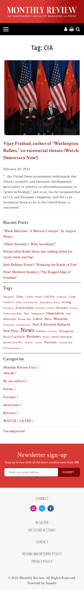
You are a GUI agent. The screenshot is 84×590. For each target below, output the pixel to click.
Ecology (67, 302)
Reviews (34, 336)
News (27, 330)
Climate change (33, 296)
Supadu (51, 583)
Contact (42, 542)
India (68, 313)
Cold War (49, 297)
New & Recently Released (51, 324)
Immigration (38, 313)
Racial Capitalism (14, 337)
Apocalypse (8, 296)
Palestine (41, 331)
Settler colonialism (61, 337)
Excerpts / (10, 397)
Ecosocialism (25, 307)
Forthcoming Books (12, 313)
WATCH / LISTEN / (18, 421)
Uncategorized (14, 431)
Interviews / (12, 405)
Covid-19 (8, 302)
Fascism (74, 308)
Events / (9, 389)
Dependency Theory (50, 302)
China (19, 297)
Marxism (60, 318)
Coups (72, 297)
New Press (11, 331)
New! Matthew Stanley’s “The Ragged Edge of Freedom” (37, 275)
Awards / (10, 373)
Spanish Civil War (13, 342)
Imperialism (55, 313)
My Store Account (42, 530)
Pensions (52, 331)
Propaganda (66, 331)
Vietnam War (66, 342)
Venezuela (50, 342)
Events (50, 308)
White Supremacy (12, 348)
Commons (62, 296)
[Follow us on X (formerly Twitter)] (42, 508)
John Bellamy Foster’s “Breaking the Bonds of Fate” (40, 264)
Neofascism (8, 324)
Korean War (24, 319)
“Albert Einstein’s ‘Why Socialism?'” (29, 244)
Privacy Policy (42, 561)
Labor (37, 318)
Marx (47, 319)
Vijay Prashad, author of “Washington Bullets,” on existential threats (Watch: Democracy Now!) (41, 150)
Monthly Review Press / (21, 367)
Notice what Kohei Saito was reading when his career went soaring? (37, 254)
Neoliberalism (24, 324)
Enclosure (40, 308)
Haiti (26, 313)
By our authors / (15, 381)
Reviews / (10, 413)
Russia (46, 336)
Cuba (18, 302)
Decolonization (30, 302)
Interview (9, 319)
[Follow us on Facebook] (50, 508)
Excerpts (62, 308)
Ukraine (29, 342)
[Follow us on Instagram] (33, 508)
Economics (8, 308)
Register (42, 522)
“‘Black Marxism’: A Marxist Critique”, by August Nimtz (39, 234)
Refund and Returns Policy (42, 554)
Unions (38, 342)
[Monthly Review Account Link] (65, 29)
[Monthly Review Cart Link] (71, 29)
